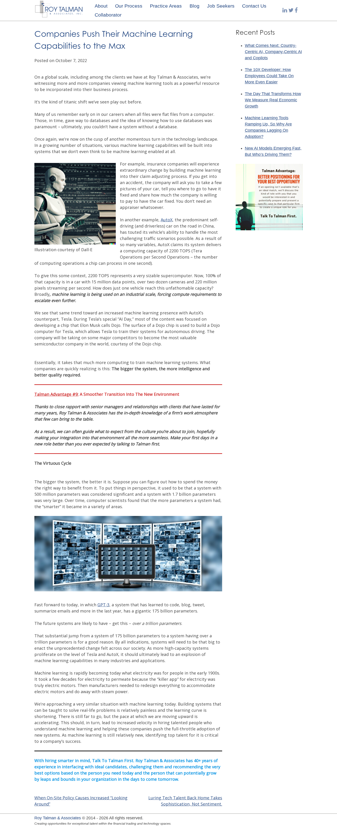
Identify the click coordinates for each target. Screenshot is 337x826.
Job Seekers (221, 6)
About (101, 6)
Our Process (128, 6)
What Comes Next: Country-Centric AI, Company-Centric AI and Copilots (273, 51)
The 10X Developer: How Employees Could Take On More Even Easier (269, 75)
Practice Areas (166, 6)
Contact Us (254, 6)
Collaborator (108, 14)
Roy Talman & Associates (57, 818)
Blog (194, 6)
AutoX (166, 219)
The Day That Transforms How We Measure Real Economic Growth (273, 99)
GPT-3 (103, 604)
